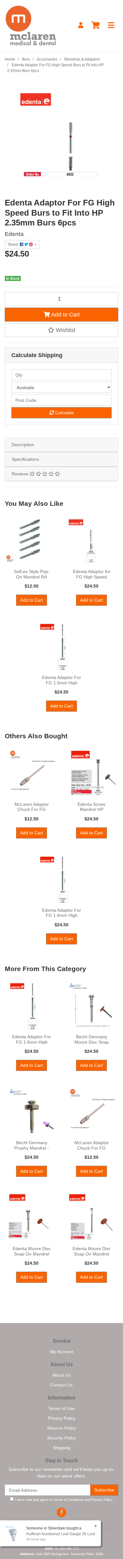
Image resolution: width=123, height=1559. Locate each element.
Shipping (61, 1447)
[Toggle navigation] (111, 25)
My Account (61, 1351)
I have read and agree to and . (63, 1500)
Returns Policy (61, 1428)
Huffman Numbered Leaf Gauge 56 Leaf (60, 1534)
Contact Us (61, 1384)
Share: (14, 244)
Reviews (21, 473)
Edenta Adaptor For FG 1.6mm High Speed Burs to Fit (61, 683)
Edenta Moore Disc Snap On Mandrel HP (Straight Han (92, 1254)
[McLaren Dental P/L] (31, 25)
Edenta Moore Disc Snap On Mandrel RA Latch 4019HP (32, 1254)
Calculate (64, 412)
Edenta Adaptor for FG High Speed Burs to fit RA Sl (91, 577)
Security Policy (61, 1437)
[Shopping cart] (95, 25)
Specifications (25, 459)
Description (23, 444)
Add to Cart (65, 314)
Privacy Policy (61, 1418)
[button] (61, 330)
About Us (61, 1375)
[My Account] (80, 25)
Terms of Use (61, 1408)
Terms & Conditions (68, 1500)
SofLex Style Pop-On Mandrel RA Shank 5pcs (32, 577)
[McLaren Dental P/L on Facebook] (61, 1512)
